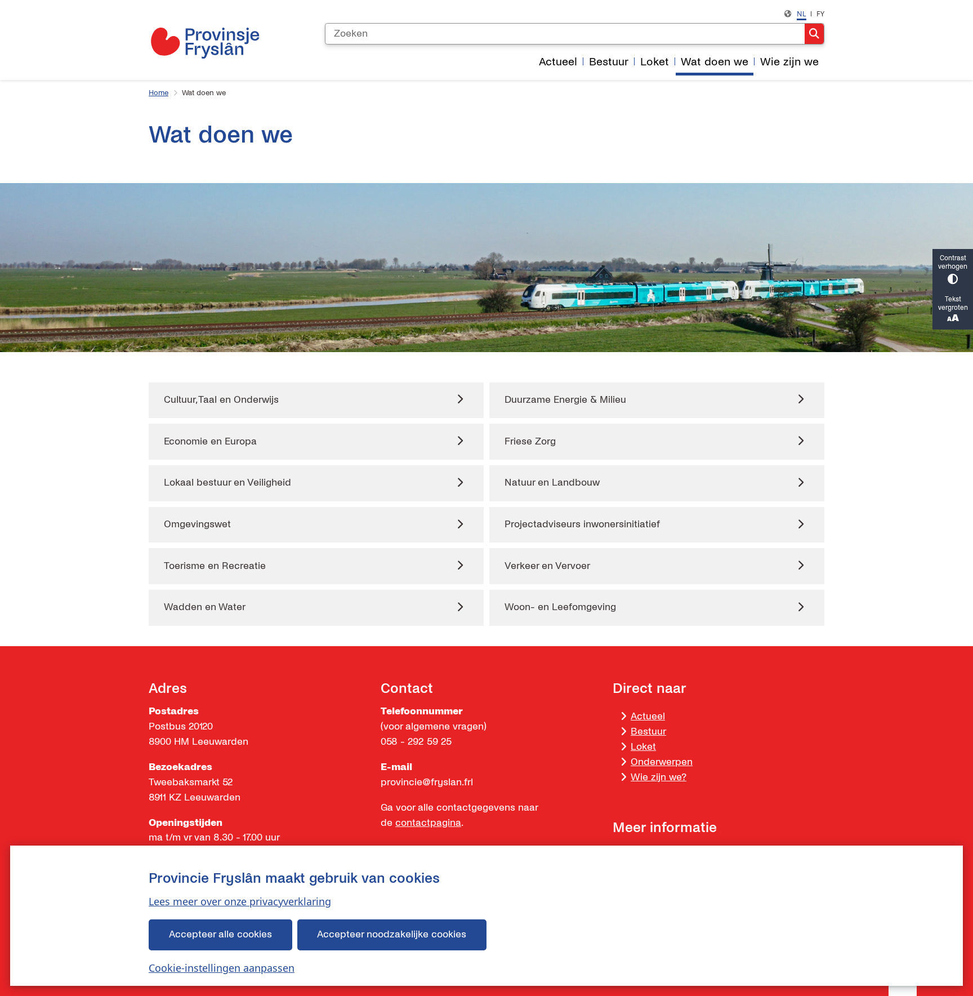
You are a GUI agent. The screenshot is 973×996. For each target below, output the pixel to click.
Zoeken (814, 34)
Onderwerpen (662, 762)
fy (820, 14)
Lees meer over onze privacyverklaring (240, 901)
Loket (643, 746)
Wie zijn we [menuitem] (789, 62)
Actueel (648, 716)
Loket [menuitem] (654, 62)
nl (801, 14)
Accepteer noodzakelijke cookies (391, 934)
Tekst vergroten (953, 304)
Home (158, 93)
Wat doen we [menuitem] (714, 62)
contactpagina (428, 822)
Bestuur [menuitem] (608, 62)
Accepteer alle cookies (220, 934)
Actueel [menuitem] (558, 62)
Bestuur (648, 731)
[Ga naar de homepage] (205, 43)
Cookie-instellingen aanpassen (221, 968)
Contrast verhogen (952, 262)
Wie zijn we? (658, 777)
